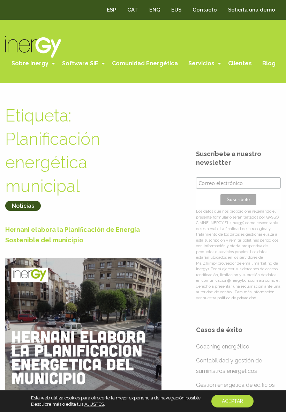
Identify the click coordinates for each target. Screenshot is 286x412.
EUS (176, 10)
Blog (269, 63)
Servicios (201, 63)
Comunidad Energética (145, 63)
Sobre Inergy (30, 63)
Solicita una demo (251, 10)
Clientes (240, 63)
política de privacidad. (237, 298)
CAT (132, 10)
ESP (111, 10)
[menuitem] (31, 63)
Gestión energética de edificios (235, 385)
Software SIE (80, 63)
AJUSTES (94, 404)
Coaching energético (222, 346)
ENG (154, 10)
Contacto (205, 10)
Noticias (23, 206)
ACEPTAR (232, 401)
